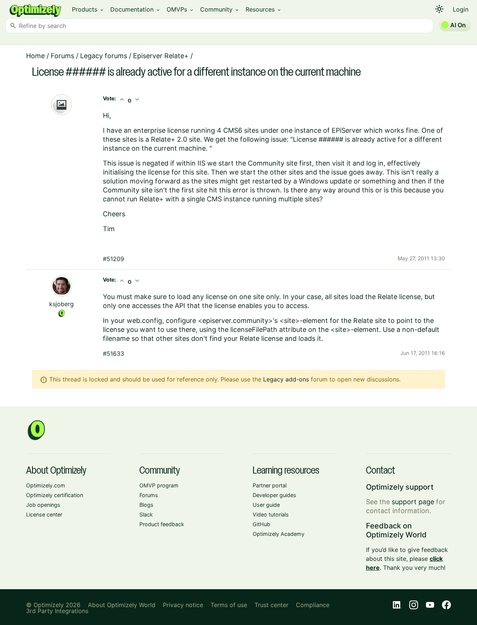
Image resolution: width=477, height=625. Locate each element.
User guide (266, 505)
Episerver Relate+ (161, 56)
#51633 (113, 353)
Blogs (146, 505)
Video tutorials (271, 514)
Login (460, 9)
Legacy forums (103, 56)
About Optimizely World (121, 605)
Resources (264, 9)
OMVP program (159, 485)
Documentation (135, 9)
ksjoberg (61, 304)
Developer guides (274, 495)
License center (44, 514)
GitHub (261, 524)
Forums (62, 56)
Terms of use (229, 605)
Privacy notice (183, 605)
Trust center (271, 605)
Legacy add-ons (286, 379)
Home (35, 56)
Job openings (43, 505)
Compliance (312, 605)
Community (220, 9)
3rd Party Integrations (57, 611)
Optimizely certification (54, 495)
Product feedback (161, 524)
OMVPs (180, 9)
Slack (146, 514)
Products (88, 9)
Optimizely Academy (278, 534)
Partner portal (270, 485)
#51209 (113, 259)
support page (413, 502)
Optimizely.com (45, 485)
